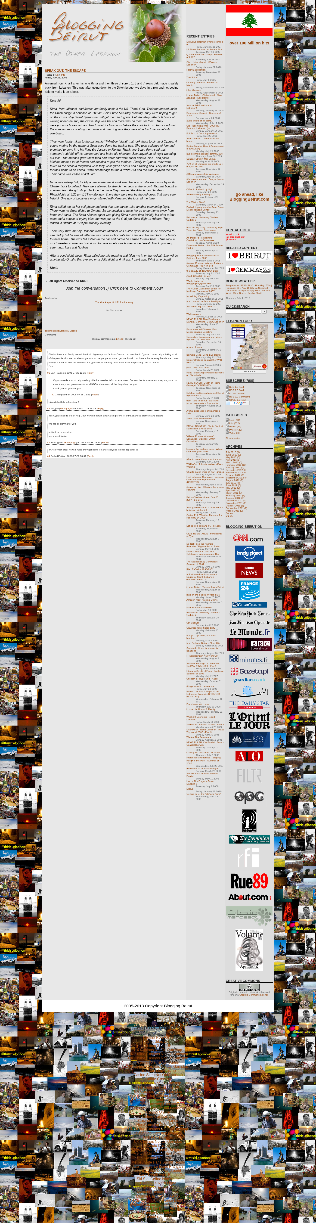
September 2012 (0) (236, 477)
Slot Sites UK (158, 1041)
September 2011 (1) (236, 508)
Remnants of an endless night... (203, 768)
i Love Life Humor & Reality (200, 709)
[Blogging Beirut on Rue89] (249, 888)
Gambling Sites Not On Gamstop (158, 1108)
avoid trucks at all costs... (199, 120)
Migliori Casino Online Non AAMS (158, 1205)
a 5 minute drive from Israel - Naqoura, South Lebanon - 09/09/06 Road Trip (201, 577)
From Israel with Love (197, 704)
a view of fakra (194, 347)
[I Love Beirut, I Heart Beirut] (249, 259)
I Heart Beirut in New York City (202, 656)
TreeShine (192, 77)
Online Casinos (158, 1079)
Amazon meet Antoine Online (202, 600)
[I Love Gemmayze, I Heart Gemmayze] (249, 273)
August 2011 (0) (234, 510)
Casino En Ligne (158, 1158)
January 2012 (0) (235, 498)
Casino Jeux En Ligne (158, 1183)
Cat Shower (192, 622)
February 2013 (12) (236, 465)
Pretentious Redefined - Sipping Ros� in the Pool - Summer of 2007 (203, 760)
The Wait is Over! (195, 202)
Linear (119, 339)
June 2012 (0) (233, 485)
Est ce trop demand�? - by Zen (203, 526)
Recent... (230, 513)
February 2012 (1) (235, 495)
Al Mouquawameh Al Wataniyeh (203, 174)
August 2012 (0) (234, 480)
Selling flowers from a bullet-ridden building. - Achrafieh (204, 508)
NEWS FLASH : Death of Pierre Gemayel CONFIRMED (203, 384)
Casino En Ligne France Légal (158, 1200)
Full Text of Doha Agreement (201, 133)
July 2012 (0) (233, 482)
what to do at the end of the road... (205, 459)
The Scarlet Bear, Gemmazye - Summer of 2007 (202, 562)
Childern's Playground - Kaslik (202, 678)
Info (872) (234, 423)
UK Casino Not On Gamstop (158, 1083)
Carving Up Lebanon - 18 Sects (203, 752)
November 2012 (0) (236, 472)
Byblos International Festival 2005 (204, 153)
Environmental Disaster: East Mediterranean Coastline (201, 330)
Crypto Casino (158, 1146)
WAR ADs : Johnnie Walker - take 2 (205, 724)
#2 (48, 408)
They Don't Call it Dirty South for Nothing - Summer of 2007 (203, 289)
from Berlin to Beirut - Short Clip (203, 643)
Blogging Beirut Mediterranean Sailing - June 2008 (202, 256)
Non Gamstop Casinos (158, 1104)
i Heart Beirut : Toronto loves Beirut (205, 587)
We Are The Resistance (198, 737)
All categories (233, 438)
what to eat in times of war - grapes (205, 472)
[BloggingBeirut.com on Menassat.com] (249, 926)
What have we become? (199, 418)
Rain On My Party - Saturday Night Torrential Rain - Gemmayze (204, 228)
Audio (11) (234, 420)
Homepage (66, 408)
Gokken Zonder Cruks (158, 1100)
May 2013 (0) (233, 457)
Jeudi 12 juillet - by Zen (198, 276)
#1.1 (54, 394)
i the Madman (193, 90)
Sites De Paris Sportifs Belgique (158, 1150)
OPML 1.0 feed (237, 400)
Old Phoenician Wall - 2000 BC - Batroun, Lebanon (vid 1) (203, 127)
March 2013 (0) (234, 462)
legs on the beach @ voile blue (203, 594)
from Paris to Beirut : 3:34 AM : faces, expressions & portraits (202, 401)
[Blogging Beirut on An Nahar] (249, 697)
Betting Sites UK (158, 1046)
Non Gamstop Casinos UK (158, 1087)
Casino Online (158, 1112)
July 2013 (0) (233, 452)
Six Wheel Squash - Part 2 (200, 306)
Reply (90, 373)
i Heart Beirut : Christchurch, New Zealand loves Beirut (204, 96)
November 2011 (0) (236, 503)
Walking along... (195, 314)
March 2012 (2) (234, 493)
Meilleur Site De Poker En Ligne (158, 1209)
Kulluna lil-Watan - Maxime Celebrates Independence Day (202, 552)
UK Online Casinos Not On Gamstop (158, 1054)
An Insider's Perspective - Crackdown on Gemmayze (200, 239)
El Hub (190, 789)
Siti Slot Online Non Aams (158, 1179)
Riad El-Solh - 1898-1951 (200, 569)
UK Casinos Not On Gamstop (158, 1050)
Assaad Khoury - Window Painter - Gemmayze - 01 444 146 (204, 264)
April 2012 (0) (233, 490)
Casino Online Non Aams (158, 1062)
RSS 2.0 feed (236, 390)
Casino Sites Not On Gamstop (158, 1075)
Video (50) (234, 433)
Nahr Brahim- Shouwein (199, 607)
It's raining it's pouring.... (199, 296)
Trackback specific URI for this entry (114, 302)
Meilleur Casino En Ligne (158, 1192)
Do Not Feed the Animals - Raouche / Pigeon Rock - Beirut (203, 545)
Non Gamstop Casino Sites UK (158, 1096)
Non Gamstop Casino (158, 1071)
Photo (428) (235, 429)
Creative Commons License (254, 994)
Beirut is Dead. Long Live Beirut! (203, 355)
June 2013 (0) (233, 454)
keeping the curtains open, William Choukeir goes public (204, 450)
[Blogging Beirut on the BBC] (249, 577)
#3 (48, 442)
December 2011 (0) (236, 500)
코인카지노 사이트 (158, 1187)
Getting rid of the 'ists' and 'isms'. (203, 794)
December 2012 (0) (236, 470)
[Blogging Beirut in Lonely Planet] (249, 560)
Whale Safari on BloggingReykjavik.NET (198, 282)
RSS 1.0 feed (236, 387)
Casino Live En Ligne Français (158, 1166)
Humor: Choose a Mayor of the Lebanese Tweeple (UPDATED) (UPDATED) (203, 694)
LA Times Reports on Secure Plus (204, 49)
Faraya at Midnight (196, 69)
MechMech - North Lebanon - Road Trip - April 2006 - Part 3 (205, 730)
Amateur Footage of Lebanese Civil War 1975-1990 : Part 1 (203, 664)
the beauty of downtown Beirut (202, 271)
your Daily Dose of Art (197, 367)
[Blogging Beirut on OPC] (249, 806)
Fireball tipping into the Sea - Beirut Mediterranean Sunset (205, 208)
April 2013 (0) (233, 460)
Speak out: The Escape (65, 70)
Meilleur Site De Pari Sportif (158, 1171)
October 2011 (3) (235, 505)
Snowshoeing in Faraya (199, 194)
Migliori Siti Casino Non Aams (158, 1154)
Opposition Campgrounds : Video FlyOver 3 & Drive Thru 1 (204, 338)
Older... (229, 516)
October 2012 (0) (235, 475)
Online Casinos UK (158, 1116)
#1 (48, 373)
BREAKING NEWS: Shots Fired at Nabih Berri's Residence (204, 427)
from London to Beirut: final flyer (203, 301)
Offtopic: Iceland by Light (199, 189)
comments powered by (61, 330)
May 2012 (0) (233, 488)
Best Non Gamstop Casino (158, 1133)
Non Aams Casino (158, 1137)
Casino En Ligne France (158, 1121)
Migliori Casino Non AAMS (158, 1196)
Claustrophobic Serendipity (200, 628)
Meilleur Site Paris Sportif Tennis (158, 1162)
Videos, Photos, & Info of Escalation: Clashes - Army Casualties (200, 439)
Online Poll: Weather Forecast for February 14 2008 (204, 516)
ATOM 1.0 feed (237, 393)
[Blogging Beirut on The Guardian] (249, 682)
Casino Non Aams (158, 1037)
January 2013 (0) (235, 467)
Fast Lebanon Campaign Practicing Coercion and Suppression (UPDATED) (205, 479)
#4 (48, 456)
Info (63, 75)
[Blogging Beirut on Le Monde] (249, 634)
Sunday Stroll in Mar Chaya (201, 159)
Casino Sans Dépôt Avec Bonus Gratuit (158, 1175)
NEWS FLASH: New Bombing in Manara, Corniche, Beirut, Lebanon (205, 320)
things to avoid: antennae (200, 686)
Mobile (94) (235, 426)
